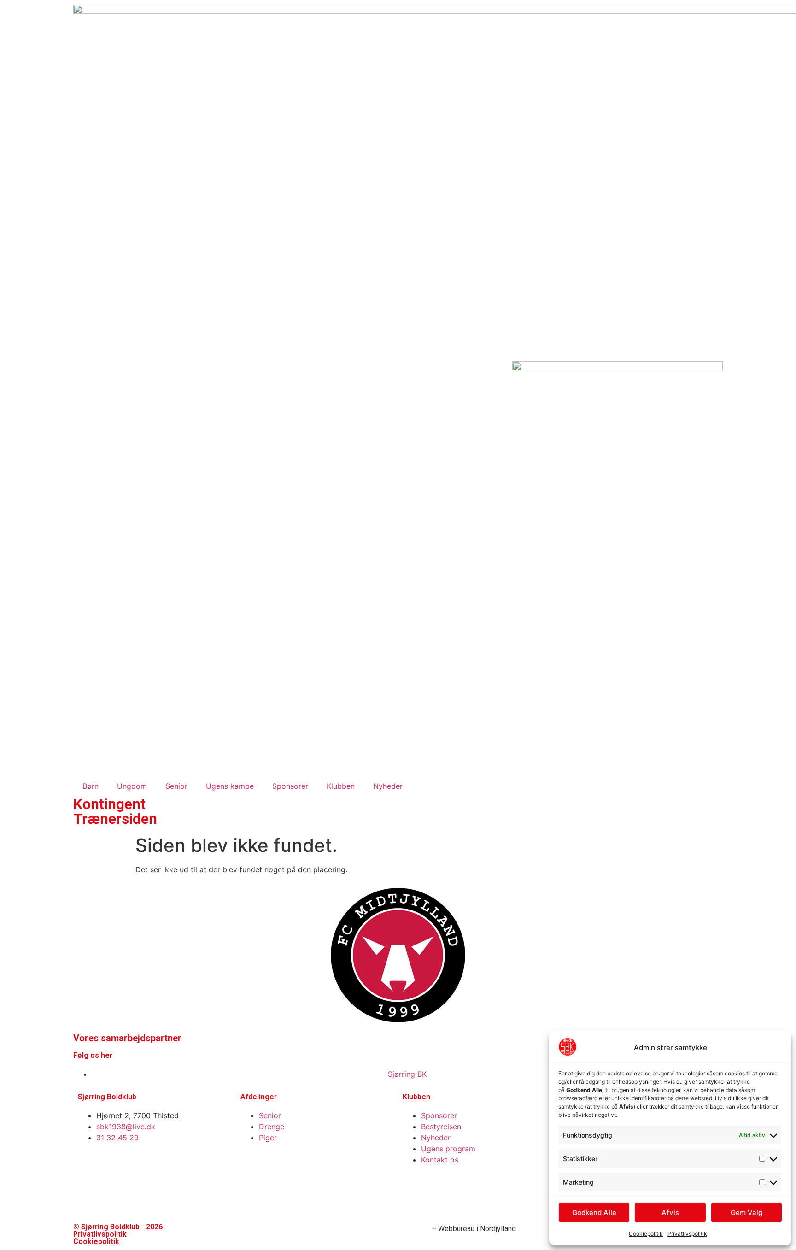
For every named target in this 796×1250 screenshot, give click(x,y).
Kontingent (109, 804)
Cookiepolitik (646, 1233)
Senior (176, 786)
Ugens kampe (230, 786)
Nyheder (388, 786)
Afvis (670, 1212)
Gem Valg (746, 1212)
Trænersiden (115, 818)
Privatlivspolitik (687, 1233)
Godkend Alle (594, 1212)
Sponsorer (290, 786)
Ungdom (132, 786)
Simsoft (416, 1228)
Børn (90, 786)
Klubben (341, 786)
